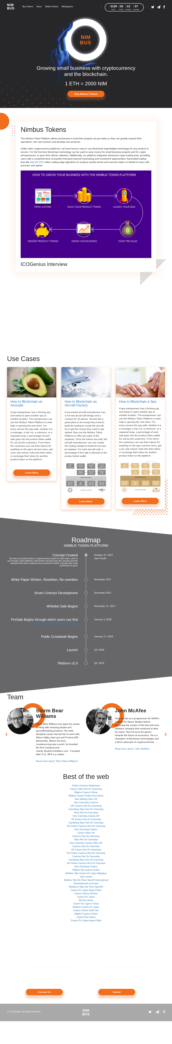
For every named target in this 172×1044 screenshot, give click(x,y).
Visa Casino (86, 876)
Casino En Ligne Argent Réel (86, 890)
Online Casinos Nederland (86, 785)
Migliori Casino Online (86, 792)
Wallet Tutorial (51, 6)
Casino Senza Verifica (86, 893)
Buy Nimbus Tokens (86, 94)
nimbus (10, 6)
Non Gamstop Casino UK (86, 815)
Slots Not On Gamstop (86, 812)
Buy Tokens (28, 6)
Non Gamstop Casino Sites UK (86, 842)
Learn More (31, 472)
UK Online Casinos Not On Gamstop (86, 826)
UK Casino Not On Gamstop (86, 819)
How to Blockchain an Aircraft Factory (81, 403)
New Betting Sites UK (86, 799)
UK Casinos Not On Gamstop (86, 805)
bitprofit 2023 (37, 162)
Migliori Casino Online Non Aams (86, 795)
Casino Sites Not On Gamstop (86, 789)
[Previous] (6, 734)
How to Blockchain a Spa (137, 401)
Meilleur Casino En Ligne (86, 907)
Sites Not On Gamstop (86, 839)
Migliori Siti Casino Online (86, 869)
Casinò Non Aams (86, 917)
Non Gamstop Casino (86, 829)
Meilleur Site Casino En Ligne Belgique (86, 873)
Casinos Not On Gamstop (86, 836)
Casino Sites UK (86, 832)
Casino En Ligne (86, 896)
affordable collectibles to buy (56, 623)
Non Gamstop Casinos (86, 802)
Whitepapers (67, 6)
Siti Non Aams (86, 900)
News (39, 6)
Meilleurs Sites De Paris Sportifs (86, 886)
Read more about (57, 761)
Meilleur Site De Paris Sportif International (86, 880)
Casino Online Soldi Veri (86, 910)
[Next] (165, 734)
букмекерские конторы (86, 883)
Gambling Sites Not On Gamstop (86, 809)
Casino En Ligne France (86, 903)
